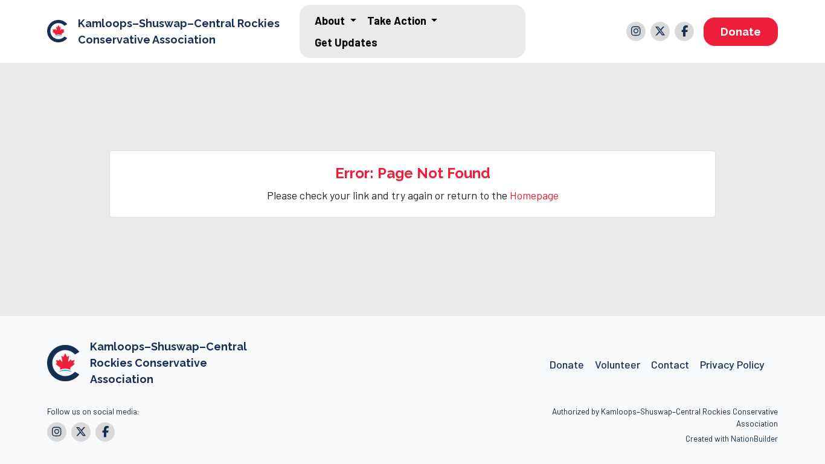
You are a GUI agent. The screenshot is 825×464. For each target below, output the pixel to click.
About (331, 20)
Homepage (534, 195)
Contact (670, 364)
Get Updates (346, 42)
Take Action (398, 20)
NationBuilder (754, 438)
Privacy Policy (732, 364)
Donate (741, 31)
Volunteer (617, 364)
